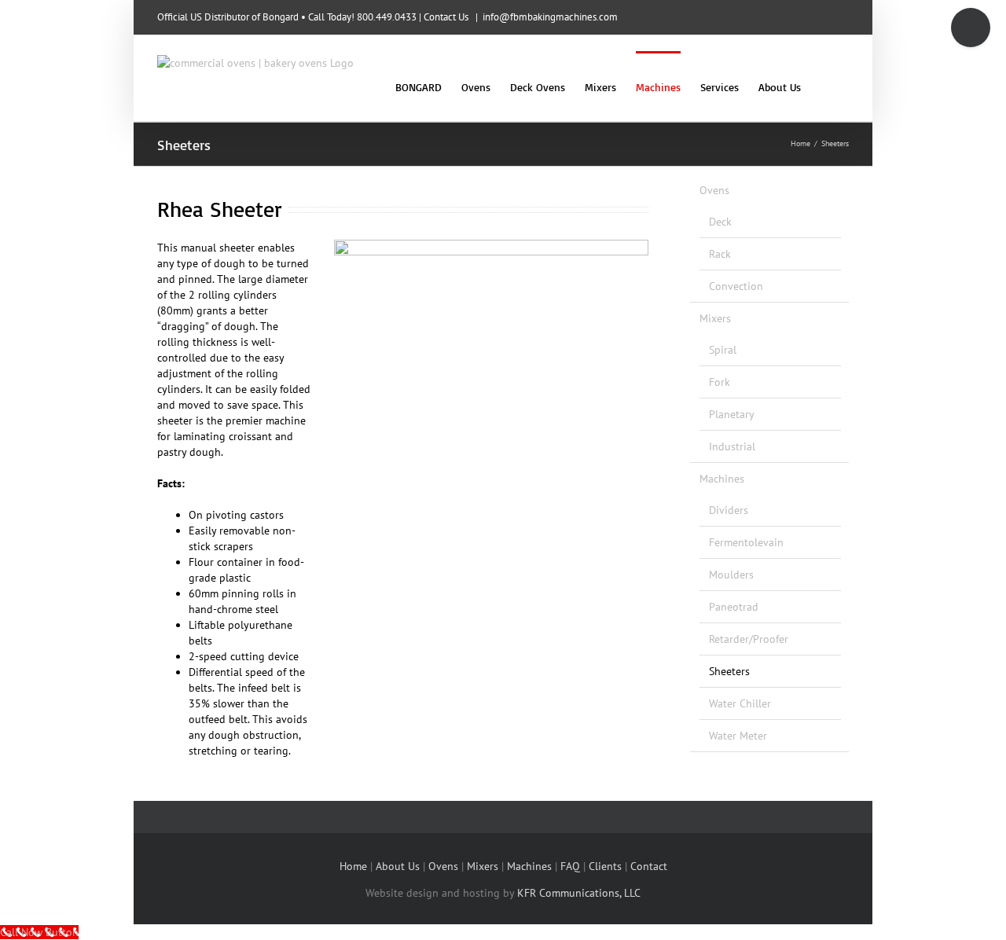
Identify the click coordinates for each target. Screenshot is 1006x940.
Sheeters (729, 671)
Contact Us (446, 17)
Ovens (714, 190)
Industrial (732, 446)
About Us (398, 866)
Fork (719, 382)
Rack (720, 254)
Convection (736, 286)
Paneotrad (733, 607)
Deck (720, 222)
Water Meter (738, 736)
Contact (648, 866)
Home (353, 866)
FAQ (570, 866)
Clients (605, 866)
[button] (825, 86)
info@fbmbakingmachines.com (550, 17)
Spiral (722, 350)
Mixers (715, 318)
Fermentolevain (746, 542)
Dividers (728, 510)
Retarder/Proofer (748, 639)
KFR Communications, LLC (579, 893)
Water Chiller (740, 703)
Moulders (731, 574)
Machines (721, 479)
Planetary (731, 414)
